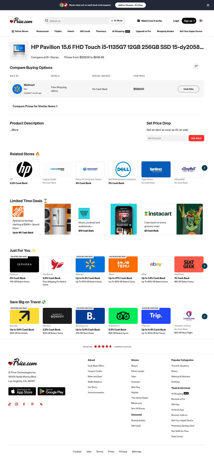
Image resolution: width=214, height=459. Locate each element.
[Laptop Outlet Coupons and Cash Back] (57, 173)
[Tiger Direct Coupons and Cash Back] (156, 173)
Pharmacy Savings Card (182, 425)
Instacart (135, 381)
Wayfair (134, 392)
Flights (58, 31)
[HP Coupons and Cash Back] (24, 173)
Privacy (123, 451)
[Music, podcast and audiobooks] (106, 219)
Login (176, 21)
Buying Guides (138, 420)
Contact (77, 451)
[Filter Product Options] (196, 66)
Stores (135, 360)
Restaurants (43, 31)
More (15, 129)
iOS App (175, 404)
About (91, 360)
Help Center (177, 436)
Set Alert (196, 138)
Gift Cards (85, 31)
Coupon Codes (95, 371)
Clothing (175, 381)
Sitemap (136, 451)
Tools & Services (180, 387)
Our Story (92, 387)
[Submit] (47, 21)
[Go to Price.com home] (21, 21)
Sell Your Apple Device (191, 31)
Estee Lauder (137, 371)
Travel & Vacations (180, 365)
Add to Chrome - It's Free (130, 5)
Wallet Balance (95, 381)
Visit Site (188, 89)
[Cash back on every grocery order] (172, 219)
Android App (177, 409)
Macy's (134, 365)
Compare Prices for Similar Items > (35, 106)
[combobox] (85, 20)
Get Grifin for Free (180, 431)
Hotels (71, 31)
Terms (99, 451)
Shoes (174, 371)
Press (111, 451)
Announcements (96, 392)
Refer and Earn (95, 376)
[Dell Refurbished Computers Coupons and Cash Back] (123, 173)
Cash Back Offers (96, 365)
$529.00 (138, 89)
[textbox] (201, 21)
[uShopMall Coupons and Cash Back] (189, 173)
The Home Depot (139, 398)
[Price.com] (22, 369)
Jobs (88, 451)
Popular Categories (182, 360)
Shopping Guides (165, 31)
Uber (133, 376)
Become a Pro (178, 399)
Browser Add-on (179, 415)
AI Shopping (118, 31)
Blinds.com (136, 403)
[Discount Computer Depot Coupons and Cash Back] (90, 173)
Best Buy (135, 387)
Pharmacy (101, 31)
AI (118, 20)
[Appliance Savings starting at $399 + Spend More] (40, 219)
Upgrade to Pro (143, 31)
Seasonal (136, 414)
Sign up (188, 21)
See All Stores (138, 408)
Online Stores (21, 31)
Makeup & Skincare (180, 376)
